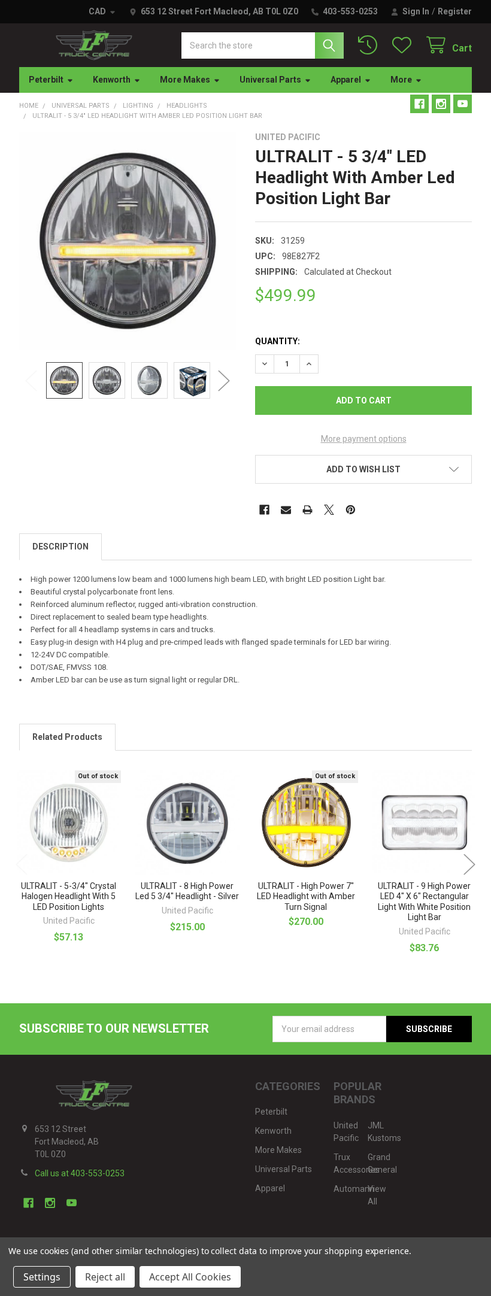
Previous (31, 380)
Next (224, 380)
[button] (363, 469)
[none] (128, 241)
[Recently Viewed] (370, 45)
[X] (329, 509)
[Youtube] (462, 104)
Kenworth (112, 79)
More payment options (364, 439)
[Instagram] (441, 104)
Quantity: (277, 341)
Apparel (346, 79)
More (401, 79)
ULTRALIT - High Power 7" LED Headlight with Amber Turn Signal (306, 896)
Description (60, 546)
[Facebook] (419, 104)
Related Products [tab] (67, 737)
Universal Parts (270, 79)
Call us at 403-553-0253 (80, 1173)
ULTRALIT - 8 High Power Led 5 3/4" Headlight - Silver (187, 891)
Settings (41, 1276)
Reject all (105, 1276)
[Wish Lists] (404, 45)
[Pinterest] (350, 509)
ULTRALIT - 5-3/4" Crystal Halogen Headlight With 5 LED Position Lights (68, 896)
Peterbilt (46, 79)
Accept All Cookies (190, 1276)
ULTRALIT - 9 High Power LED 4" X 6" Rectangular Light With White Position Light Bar (424, 901)
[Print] (307, 509)
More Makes (185, 79)
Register (455, 11)
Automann (354, 1189)
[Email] (286, 509)
